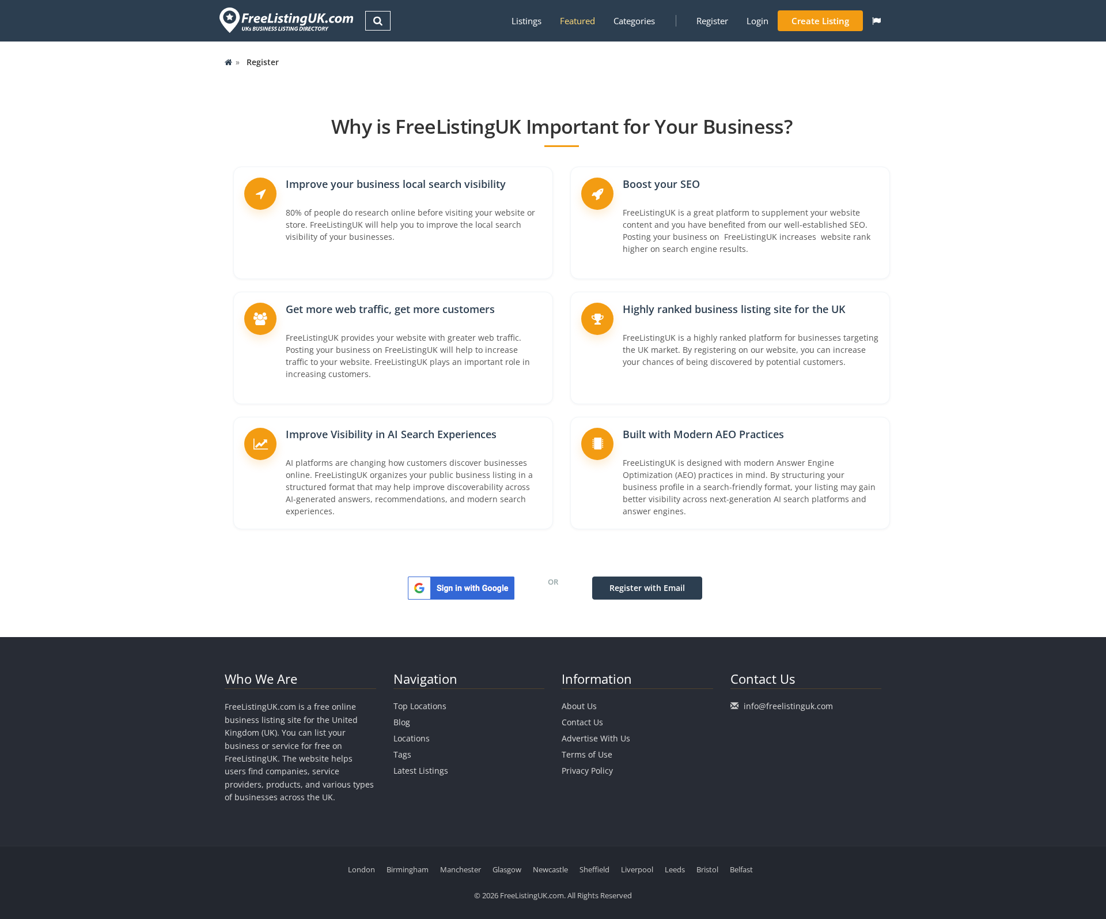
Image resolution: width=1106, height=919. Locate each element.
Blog (401, 722)
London (361, 869)
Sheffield (594, 869)
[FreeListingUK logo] (285, 19)
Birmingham (408, 869)
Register (712, 21)
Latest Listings (420, 770)
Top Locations (419, 705)
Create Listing (820, 21)
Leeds (675, 869)
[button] (876, 20)
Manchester (460, 869)
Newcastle (550, 869)
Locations (411, 738)
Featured (577, 21)
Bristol (707, 869)
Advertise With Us (596, 738)
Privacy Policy (587, 770)
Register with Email (647, 587)
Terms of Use (587, 754)
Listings (526, 21)
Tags (402, 754)
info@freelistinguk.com (788, 705)
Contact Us (582, 722)
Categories (634, 21)
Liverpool (637, 869)
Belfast (741, 869)
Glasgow (507, 869)
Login (757, 21)
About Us (579, 705)
